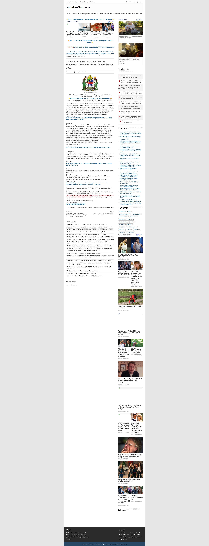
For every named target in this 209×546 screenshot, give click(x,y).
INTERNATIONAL (122, 216)
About (68, 1)
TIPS (129, 13)
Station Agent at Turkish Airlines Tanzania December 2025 (82, 273)
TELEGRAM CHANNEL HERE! (103, 47)
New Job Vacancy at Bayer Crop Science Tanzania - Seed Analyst (131, 97)
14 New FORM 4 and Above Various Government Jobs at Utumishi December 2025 (89, 248)
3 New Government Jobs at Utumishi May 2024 (79, 258)
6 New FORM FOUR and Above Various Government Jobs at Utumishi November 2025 (90, 255)
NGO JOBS (121, 227)
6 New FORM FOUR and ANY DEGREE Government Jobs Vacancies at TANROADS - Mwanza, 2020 (129, 87)
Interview (121, 219)
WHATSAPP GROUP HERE (83, 47)
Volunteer (131, 232)
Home (69, 13)
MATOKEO (121, 224)
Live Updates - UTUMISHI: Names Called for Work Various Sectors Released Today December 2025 (130, 133)
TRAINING (136, 229)
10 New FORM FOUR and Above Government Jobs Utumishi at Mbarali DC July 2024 (90, 237)
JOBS (108, 53)
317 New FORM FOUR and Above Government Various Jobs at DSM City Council (89, 227)
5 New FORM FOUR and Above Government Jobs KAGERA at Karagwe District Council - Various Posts (77, 215)
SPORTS (93, 13)
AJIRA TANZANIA (82, 51)
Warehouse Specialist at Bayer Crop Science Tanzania (131, 112)
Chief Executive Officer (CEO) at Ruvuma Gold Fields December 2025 (130, 166)
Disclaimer (92, 1)
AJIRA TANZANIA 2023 (94, 51)
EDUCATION (124, 13)
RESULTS (117, 13)
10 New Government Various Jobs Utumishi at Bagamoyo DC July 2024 (86, 234)
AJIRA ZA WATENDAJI (107, 51)
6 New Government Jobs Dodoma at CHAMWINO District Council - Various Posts (89, 260)
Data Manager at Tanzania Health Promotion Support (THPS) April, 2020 (131, 92)
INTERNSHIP (133, 216)
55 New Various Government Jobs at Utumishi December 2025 (129, 146)
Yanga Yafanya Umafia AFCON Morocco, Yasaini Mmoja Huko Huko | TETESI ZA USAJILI (130, 155)
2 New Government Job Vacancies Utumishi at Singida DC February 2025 (87, 224)
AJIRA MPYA (100, 13)
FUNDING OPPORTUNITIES (125, 211)
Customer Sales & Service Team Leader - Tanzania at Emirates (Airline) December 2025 (130, 196)
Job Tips (133, 222)
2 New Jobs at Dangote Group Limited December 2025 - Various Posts (129, 189)
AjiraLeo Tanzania (96, 544)
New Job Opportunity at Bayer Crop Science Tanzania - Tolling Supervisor (131, 102)
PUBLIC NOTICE (131, 227)
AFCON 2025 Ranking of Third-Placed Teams (129, 159)
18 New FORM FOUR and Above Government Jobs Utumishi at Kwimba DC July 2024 (90, 229)
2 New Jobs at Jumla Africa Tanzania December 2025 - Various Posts (129, 172)
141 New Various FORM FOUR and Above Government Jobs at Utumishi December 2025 (130, 151)
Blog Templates (115, 544)
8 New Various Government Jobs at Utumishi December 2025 (83, 250)
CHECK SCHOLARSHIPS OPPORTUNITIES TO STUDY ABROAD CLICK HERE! (88, 147)
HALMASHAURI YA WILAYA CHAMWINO (96, 53)
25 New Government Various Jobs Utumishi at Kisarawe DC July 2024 (86, 232)
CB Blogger (123, 544)
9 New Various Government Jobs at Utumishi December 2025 (83, 253)
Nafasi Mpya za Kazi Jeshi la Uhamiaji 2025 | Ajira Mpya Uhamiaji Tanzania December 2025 (130, 143)
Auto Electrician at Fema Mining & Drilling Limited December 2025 (130, 203)
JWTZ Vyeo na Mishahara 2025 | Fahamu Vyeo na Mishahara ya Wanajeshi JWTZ (132, 81)
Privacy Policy (84, 1)
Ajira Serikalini (73, 51)
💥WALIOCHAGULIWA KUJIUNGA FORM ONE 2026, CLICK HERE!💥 (90, 19)
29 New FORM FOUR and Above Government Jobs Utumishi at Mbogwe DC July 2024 (90, 239)
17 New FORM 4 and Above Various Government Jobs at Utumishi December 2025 (89, 245)
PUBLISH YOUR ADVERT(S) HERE (81, 13)
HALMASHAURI (80, 53)
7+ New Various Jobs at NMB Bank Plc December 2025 (129, 182)
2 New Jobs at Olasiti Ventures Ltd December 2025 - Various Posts (85, 276)
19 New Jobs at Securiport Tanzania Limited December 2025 (129, 179)
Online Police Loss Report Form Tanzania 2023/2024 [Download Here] (131, 107)
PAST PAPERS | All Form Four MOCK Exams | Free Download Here (131, 76)
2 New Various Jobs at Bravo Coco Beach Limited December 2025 (130, 192)
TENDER (107, 13)
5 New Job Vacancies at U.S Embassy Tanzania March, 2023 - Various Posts (103, 214)
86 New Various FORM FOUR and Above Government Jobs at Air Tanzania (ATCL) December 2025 (130, 138)
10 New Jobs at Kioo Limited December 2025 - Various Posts (83, 271)
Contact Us (75, 1)
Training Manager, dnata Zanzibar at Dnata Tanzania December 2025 (129, 185)
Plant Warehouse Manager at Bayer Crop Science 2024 (131, 121)
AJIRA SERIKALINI (137, 13)
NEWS (111, 13)
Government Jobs (70, 53)
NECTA (129, 224)
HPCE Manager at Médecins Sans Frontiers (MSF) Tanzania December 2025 (130, 200)
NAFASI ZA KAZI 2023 (78, 55)
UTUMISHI (121, 232)
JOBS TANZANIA (122, 222)
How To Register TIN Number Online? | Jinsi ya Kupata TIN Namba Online (131, 116)
